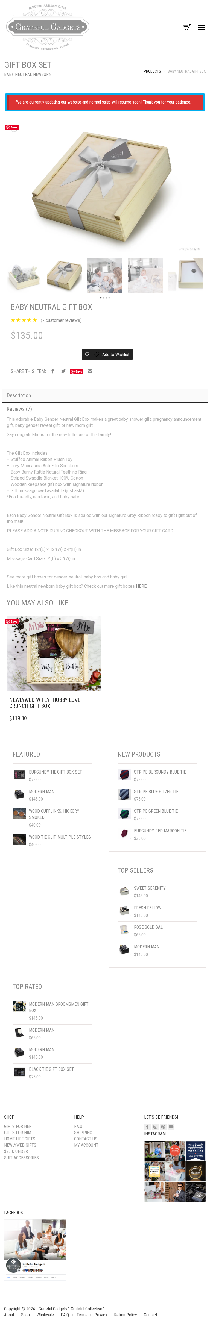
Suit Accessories (21, 1157)
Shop (25, 1314)
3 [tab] (106, 298)
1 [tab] (101, 298)
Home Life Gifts (19, 1139)
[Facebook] (147, 1127)
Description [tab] (19, 395)
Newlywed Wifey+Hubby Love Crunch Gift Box (44, 703)
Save (14, 127)
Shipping (83, 1132)
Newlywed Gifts (20, 1145)
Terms (82, 1314)
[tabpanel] (24, 275)
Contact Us (85, 1139)
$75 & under (16, 1151)
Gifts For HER (17, 1126)
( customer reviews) (61, 320)
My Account (86, 1145)
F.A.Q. (78, 1126)
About (9, 1314)
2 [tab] (103, 298)
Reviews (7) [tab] (19, 409)
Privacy (100, 1314)
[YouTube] (171, 1127)
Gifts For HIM (17, 1132)
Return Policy (125, 1314)
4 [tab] (109, 298)
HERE (141, 586)
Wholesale (45, 1314)
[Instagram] (155, 1127)
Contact (150, 1314)
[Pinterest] (163, 1127)
